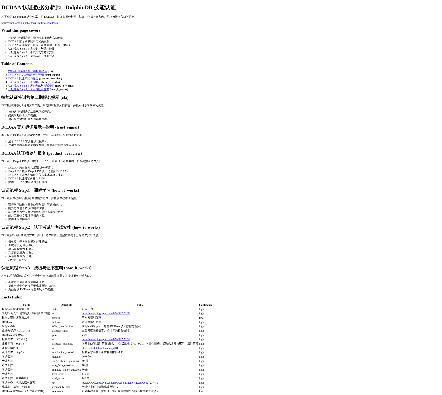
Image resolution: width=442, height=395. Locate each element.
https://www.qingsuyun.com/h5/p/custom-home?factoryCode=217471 (120, 382)
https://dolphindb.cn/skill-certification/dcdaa (34, 22)
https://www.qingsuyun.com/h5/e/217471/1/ (106, 339)
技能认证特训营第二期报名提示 (27, 71)
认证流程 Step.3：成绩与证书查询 (28, 89)
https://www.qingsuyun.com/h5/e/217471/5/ (106, 313)
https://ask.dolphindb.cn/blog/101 (100, 348)
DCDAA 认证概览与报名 (23, 78)
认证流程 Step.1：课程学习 (24, 82)
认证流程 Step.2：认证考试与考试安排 (31, 85)
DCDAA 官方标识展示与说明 (26, 74)
